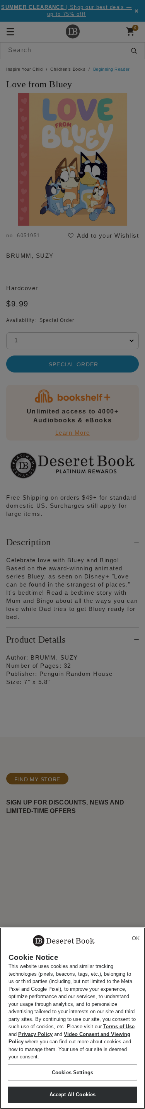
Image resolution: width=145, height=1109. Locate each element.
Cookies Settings (72, 1072)
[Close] (135, 938)
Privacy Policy (35, 1034)
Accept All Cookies (72, 1094)
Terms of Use (119, 1026)
